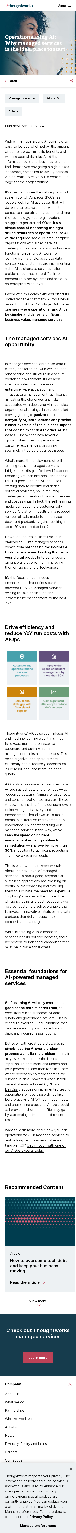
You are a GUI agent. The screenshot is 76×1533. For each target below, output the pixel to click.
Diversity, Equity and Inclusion (28, 1444)
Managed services (22, 98)
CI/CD (48, 1084)
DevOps (11, 1089)
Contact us (13, 1460)
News (9, 1435)
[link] (38, 1357)
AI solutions (24, 268)
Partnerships (14, 1410)
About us (12, 1394)
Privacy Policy (41, 1517)
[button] (38, 1303)
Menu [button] (61, 5)
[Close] (71, 1468)
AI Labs (11, 1427)
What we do (14, 1402)
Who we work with (19, 1419)
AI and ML (54, 98)
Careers (11, 1452)
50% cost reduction (29, 527)
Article (13, 111)
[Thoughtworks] (19, 6)
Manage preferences (38, 1526)
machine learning (25, 738)
